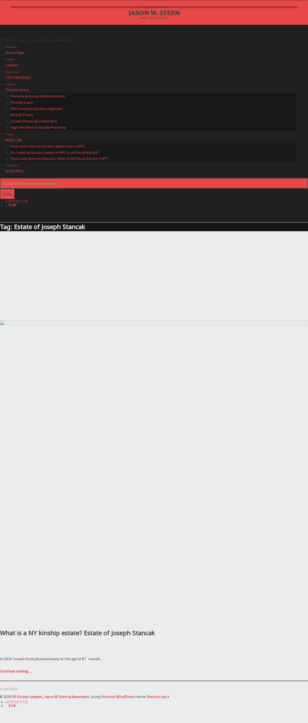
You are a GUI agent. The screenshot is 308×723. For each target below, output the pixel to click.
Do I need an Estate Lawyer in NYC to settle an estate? (55, 152)
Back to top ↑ (158, 696)
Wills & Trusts (22, 114)
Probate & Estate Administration (38, 96)
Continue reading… (16, 671)
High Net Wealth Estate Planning (38, 127)
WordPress (125, 696)
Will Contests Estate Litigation (36, 108)
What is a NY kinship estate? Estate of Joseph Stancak (77, 632)
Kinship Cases (22, 102)
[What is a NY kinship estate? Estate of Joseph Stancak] (154, 323)
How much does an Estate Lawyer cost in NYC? (48, 146)
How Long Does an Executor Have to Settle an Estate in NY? (59, 158)
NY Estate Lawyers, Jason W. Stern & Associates (50, 696)
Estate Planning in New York (34, 121)
